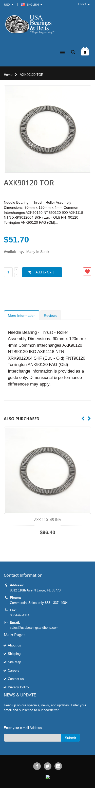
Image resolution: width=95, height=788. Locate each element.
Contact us (16, 679)
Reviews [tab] (50, 315)
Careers (13, 670)
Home (8, 75)
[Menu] (62, 52)
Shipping (14, 654)
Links (82, 4)
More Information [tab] (21, 315)
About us (14, 645)
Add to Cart (44, 272)
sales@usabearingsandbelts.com (34, 627)
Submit (70, 738)
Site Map (14, 662)
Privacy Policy (18, 687)
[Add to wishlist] (87, 271)
